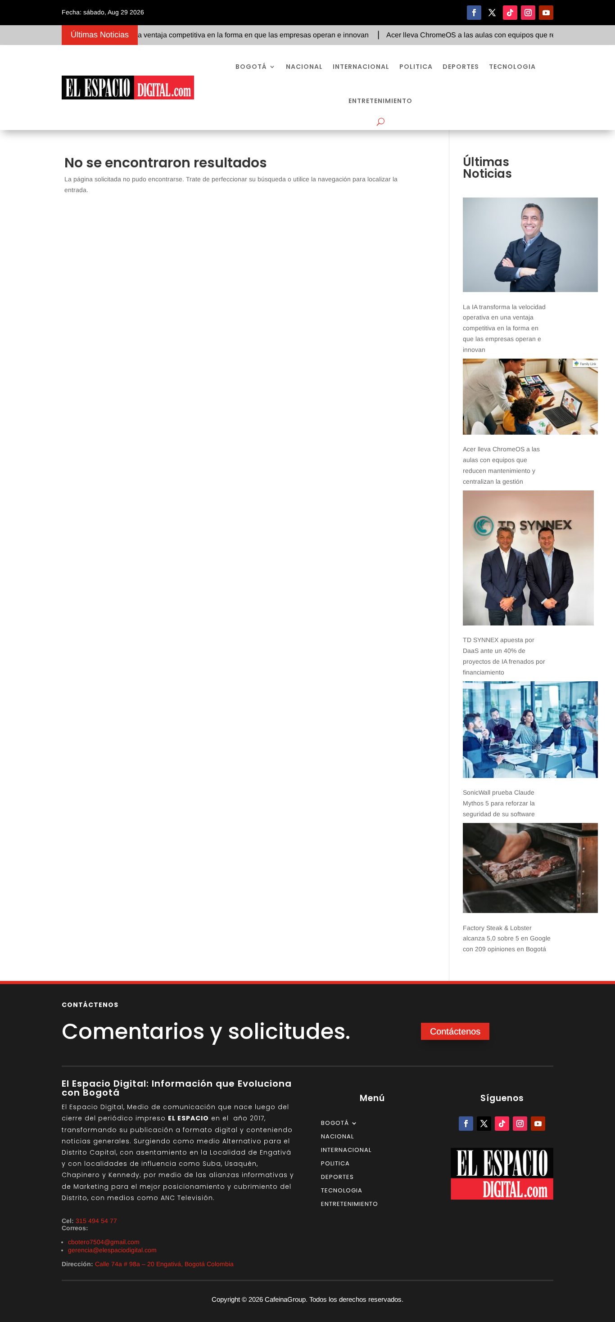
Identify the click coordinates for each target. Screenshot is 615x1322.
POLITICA (416, 66)
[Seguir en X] (492, 12)
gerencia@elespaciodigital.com (112, 1250)
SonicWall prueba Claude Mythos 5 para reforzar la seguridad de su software (499, 803)
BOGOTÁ (251, 66)
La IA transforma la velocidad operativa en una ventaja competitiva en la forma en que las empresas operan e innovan (504, 328)
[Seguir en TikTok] (510, 12)
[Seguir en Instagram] (528, 12)
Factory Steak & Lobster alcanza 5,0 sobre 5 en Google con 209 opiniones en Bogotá (507, 938)
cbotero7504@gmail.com (104, 1242)
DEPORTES (461, 66)
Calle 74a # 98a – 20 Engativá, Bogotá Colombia (164, 1264)
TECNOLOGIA (512, 66)
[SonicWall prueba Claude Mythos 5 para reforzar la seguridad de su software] (530, 731)
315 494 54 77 (96, 1220)
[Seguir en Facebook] (474, 12)
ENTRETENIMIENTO (380, 100)
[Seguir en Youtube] (546, 12)
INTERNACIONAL (361, 66)
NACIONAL (304, 66)
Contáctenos (455, 1031)
